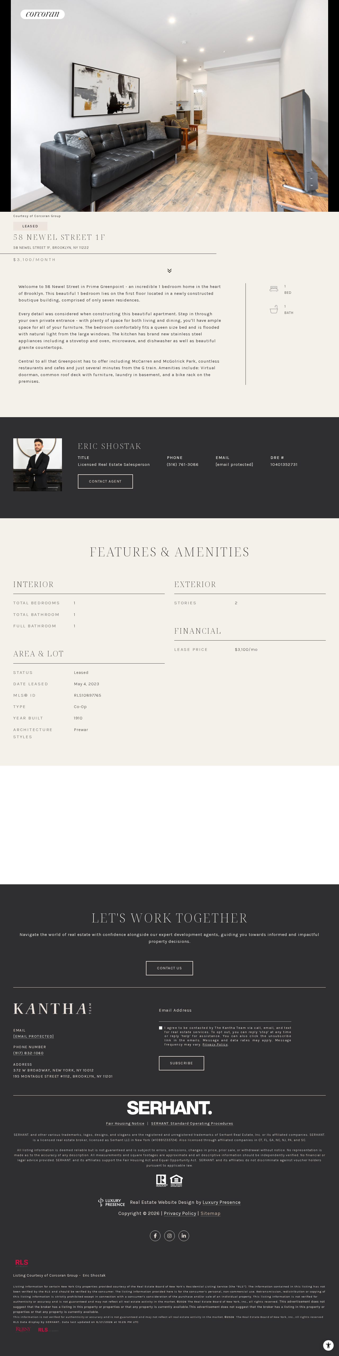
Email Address (175, 1010)
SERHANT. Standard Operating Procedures (192, 1123)
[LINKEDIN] (184, 1236)
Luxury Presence (222, 1202)
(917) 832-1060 (28, 1053)
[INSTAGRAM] (169, 1236)
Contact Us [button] (169, 968)
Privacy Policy (215, 1044)
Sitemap (210, 1213)
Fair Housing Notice (125, 1123)
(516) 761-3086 (183, 464)
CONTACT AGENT (105, 481)
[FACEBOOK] (155, 1236)
